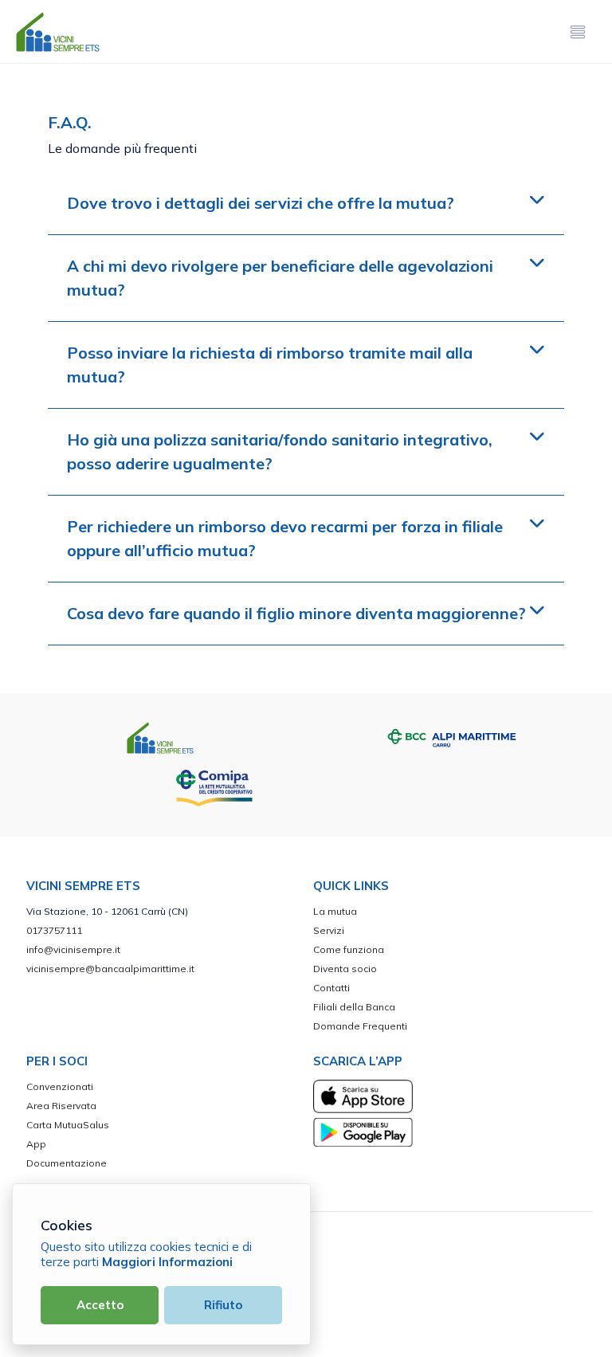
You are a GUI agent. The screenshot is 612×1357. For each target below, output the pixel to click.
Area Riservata (61, 1106)
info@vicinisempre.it (73, 949)
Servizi (328, 930)
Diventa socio (345, 969)
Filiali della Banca (354, 1007)
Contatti (331, 988)
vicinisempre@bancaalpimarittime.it (110, 969)
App (36, 1144)
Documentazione (66, 1163)
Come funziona (348, 949)
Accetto (100, 1304)
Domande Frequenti (360, 1026)
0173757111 (54, 930)
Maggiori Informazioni (167, 1261)
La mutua (335, 911)
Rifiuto (223, 1304)
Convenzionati (59, 1086)
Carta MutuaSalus (67, 1125)
